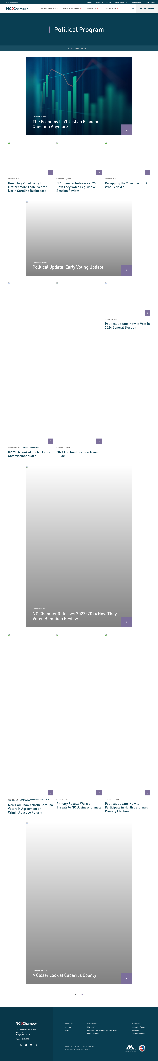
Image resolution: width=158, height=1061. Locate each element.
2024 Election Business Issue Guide (77, 454)
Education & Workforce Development (35, 799)
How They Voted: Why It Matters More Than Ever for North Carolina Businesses (27, 187)
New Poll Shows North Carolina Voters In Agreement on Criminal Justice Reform (30, 808)
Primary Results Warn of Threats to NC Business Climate (78, 805)
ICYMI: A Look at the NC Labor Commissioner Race (29, 454)
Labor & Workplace (31, 448)
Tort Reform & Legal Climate (19, 800)
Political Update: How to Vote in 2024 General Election (127, 325)
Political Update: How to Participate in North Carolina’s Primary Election (126, 807)
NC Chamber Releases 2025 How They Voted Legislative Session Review (76, 187)
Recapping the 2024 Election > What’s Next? (126, 185)
